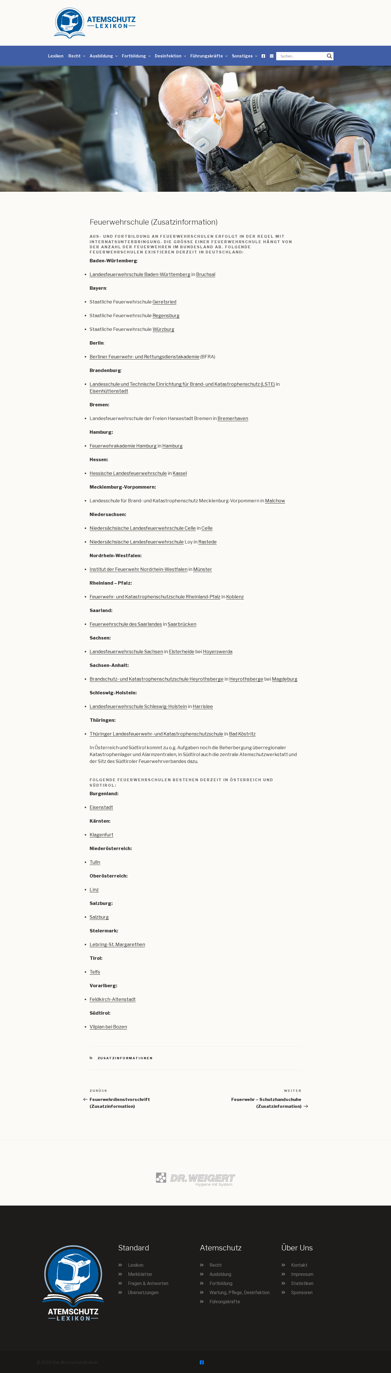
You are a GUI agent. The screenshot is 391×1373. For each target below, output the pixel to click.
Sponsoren (302, 1292)
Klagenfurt (101, 835)
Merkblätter (140, 1274)
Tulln (95, 862)
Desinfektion (168, 55)
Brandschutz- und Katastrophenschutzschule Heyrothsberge (157, 679)
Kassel (180, 473)
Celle (207, 528)
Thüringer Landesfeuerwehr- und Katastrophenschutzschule (156, 734)
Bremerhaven (233, 418)
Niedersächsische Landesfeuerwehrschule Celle (143, 528)
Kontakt (299, 1265)
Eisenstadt (101, 807)
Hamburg (172, 446)
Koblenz (235, 596)
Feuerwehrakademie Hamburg (123, 446)
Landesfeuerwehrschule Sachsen (126, 651)
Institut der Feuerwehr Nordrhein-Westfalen (138, 569)
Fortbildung (134, 55)
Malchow (275, 500)
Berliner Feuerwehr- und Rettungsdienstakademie (145, 356)
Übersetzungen (143, 1292)
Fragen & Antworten (148, 1283)
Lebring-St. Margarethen (117, 944)
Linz (94, 889)
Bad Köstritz (242, 734)
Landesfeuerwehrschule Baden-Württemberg (140, 274)
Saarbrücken (182, 624)
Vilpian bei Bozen (108, 1027)
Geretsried (164, 302)
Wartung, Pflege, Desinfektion (240, 1292)
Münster (202, 569)
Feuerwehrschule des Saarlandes (126, 624)
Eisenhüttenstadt (109, 391)
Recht (74, 55)
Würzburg (163, 329)
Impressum (302, 1274)
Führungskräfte (206, 55)
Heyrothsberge (246, 679)
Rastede (207, 542)
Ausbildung (101, 55)
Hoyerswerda (217, 651)
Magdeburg (284, 679)
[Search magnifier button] (329, 56)
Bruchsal (205, 274)
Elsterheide (181, 651)
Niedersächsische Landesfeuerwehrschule (137, 542)
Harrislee (203, 706)
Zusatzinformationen (125, 1058)
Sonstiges (242, 55)
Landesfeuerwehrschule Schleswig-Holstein (138, 706)
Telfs (95, 972)
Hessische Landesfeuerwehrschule (128, 473)
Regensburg (166, 315)
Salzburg (99, 917)
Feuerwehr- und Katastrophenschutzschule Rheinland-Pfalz (155, 596)
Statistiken (302, 1283)
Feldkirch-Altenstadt (113, 999)
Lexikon (56, 55)
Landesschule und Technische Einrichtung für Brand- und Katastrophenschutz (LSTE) (182, 384)
